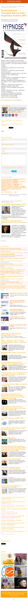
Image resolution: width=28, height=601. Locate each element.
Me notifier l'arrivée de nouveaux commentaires (13, 167)
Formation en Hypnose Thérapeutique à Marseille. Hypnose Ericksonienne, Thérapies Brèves (18, 313)
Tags (17, 595)
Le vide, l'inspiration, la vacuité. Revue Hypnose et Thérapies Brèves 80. (13, 498)
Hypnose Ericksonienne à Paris (18, 293)
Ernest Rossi (17, 586)
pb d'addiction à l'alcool (6, 263)
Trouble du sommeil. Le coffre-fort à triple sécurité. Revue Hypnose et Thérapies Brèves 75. (14, 188)
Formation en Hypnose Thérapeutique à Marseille (17, 310)
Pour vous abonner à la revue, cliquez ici (11, 100)
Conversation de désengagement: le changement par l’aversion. (11, 486)
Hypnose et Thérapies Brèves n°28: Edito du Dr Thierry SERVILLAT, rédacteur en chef (12, 271)
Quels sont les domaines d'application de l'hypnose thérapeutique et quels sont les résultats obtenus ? (13, 286)
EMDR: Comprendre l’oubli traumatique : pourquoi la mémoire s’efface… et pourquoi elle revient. (13, 342)
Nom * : (3, 139)
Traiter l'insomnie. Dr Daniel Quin (10, 459)
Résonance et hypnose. (7, 477)
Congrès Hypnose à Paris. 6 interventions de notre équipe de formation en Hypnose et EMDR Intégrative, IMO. (14, 374)
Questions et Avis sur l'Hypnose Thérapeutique (12, 249)
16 (15, 192)
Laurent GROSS (6, 106)
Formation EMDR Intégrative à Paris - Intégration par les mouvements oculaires (13, 363)
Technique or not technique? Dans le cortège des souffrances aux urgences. (12, 528)
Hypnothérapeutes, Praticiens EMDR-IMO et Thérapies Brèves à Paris (11, 201)
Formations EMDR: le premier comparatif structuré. (13, 506)
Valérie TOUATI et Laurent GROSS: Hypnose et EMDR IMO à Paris (20, 563)
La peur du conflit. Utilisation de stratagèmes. (11, 520)
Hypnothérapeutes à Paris (17, 317)
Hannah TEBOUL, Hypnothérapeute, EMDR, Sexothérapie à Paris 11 (13, 428)
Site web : (4, 149)
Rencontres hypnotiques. (8, 438)
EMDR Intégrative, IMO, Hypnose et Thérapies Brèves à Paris (11, 334)
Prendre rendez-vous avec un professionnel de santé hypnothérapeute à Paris (13, 306)
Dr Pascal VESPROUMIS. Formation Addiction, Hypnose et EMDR (20, 575)
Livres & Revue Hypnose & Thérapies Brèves (15, 6)
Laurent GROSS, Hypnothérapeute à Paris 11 (14, 204)
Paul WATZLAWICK (8, 120)
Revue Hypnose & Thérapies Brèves (8, 7)
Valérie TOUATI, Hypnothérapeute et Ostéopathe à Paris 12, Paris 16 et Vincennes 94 (14, 222)
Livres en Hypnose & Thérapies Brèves (20, 194)
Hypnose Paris (14, 2)
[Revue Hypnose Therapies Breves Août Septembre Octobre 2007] (14, 23)
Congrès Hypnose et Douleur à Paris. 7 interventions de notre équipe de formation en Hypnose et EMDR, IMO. (13, 408)
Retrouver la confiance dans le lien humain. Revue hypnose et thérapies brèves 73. (13, 524)
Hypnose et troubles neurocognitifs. (10, 186)
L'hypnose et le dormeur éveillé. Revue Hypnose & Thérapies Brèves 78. (13, 502)
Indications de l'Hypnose (7, 268)
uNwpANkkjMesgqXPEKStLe (8, 254)
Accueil (2, 6)
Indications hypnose (6, 251)
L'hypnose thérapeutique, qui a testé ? (10, 281)
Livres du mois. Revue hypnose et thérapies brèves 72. (13, 532)
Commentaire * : (5, 153)
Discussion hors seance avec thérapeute (11, 248)
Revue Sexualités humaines (14, 195)
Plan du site (12, 595)
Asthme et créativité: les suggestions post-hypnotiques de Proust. (12, 184)
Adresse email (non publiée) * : (8, 144)
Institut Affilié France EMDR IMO (6, 575)
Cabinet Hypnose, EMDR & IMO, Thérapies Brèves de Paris (17, 302)
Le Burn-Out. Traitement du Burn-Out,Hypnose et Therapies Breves (10, 468)
